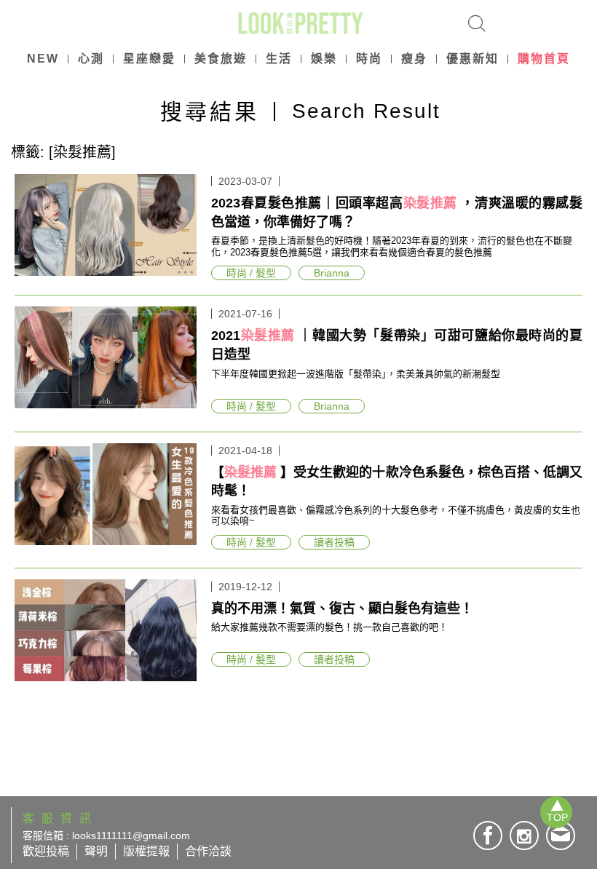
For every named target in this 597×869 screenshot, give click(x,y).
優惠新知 (472, 58)
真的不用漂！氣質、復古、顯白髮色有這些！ (342, 608)
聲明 (96, 851)
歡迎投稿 (46, 851)
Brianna (331, 273)
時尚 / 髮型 (251, 273)
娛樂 (324, 58)
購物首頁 (544, 58)
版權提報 (146, 851)
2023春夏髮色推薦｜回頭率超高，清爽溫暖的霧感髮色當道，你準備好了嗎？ (396, 212)
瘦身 (414, 58)
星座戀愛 (149, 58)
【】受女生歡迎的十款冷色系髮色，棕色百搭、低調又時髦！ (396, 482)
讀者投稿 (334, 542)
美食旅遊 (220, 58)
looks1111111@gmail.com (131, 835)
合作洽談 (208, 851)
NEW (43, 58)
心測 (91, 58)
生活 (279, 58)
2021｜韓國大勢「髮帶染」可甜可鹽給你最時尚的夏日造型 (396, 345)
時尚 (369, 58)
